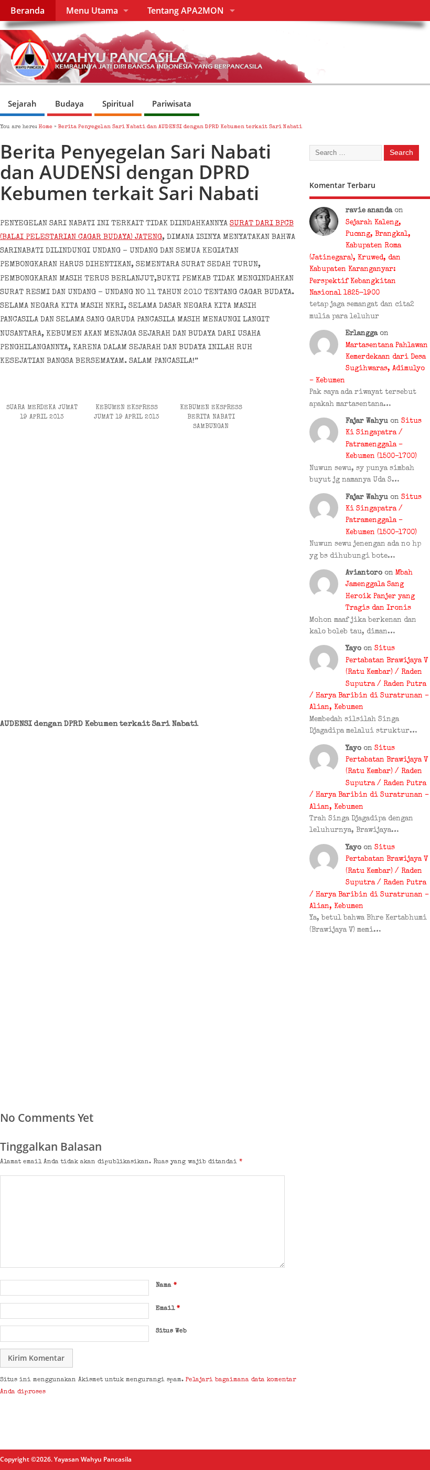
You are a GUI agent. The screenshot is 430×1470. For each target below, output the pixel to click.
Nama (166, 1286)
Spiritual (118, 103)
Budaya (69, 103)
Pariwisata (171, 103)
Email (168, 1309)
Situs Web (171, 1331)
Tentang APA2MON (185, 10)
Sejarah (22, 103)
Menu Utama (92, 10)
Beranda (27, 10)
